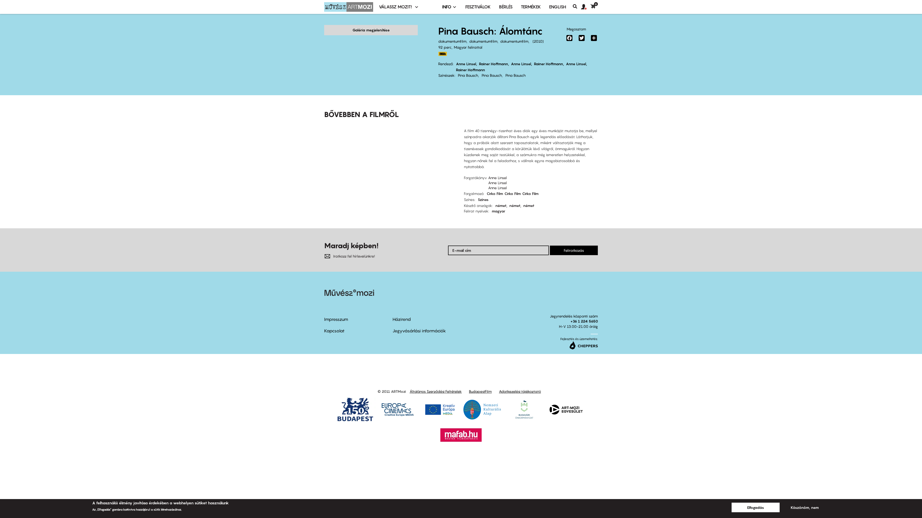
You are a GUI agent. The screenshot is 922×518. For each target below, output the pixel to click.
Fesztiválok (478, 6)
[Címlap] (348, 7)
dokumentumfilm (452, 41)
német (500, 205)
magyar (498, 211)
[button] (586, 7)
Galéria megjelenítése (371, 30)
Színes (483, 199)
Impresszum (336, 319)
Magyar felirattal (468, 47)
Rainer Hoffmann (493, 64)
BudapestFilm (480, 391)
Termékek (531, 6)
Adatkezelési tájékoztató (520, 391)
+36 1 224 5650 (584, 321)
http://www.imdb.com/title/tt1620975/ (442, 54)
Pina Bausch (468, 75)
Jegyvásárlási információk (419, 330)
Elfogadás (755, 507)
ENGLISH (557, 6)
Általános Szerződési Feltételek (436, 391)
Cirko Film (495, 193)
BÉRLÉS (506, 6)
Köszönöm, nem (805, 507)
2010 (538, 41)
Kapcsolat (334, 330)
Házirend (402, 319)
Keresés (577, 6)
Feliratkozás (574, 250)
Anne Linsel (466, 64)
